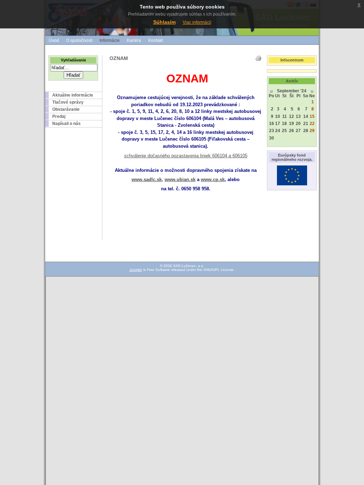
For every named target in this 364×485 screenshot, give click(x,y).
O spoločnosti (79, 40)
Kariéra (134, 40)
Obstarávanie (66, 109)
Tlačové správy (68, 102)
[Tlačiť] (258, 58)
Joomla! (135, 270)
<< (271, 91)
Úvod (54, 40)
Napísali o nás (66, 123)
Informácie (110, 40)
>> (312, 91)
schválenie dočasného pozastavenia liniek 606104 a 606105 (185, 155)
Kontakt (155, 40)
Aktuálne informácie (72, 95)
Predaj (58, 116)
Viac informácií (197, 22)
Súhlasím (164, 22)
